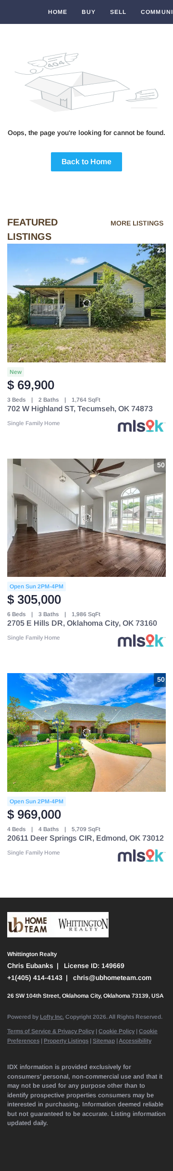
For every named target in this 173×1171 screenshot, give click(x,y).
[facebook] (12, 1137)
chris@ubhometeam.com (112, 977)
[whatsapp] (50, 1152)
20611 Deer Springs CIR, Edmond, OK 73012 (85, 838)
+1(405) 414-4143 (34, 977)
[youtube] (127, 1137)
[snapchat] (146, 1137)
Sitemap (104, 1040)
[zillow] (69, 1137)
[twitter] (50, 1137)
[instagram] (108, 1137)
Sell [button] (118, 12)
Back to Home (86, 162)
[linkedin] (31, 1137)
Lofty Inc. (52, 1016)
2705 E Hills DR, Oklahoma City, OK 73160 (82, 623)
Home (57, 12)
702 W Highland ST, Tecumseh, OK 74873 (80, 409)
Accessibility (135, 1040)
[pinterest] (12, 1152)
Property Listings (66, 1040)
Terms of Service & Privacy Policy (50, 1031)
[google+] (31, 1152)
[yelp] (89, 1137)
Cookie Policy (117, 1031)
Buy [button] (88, 12)
